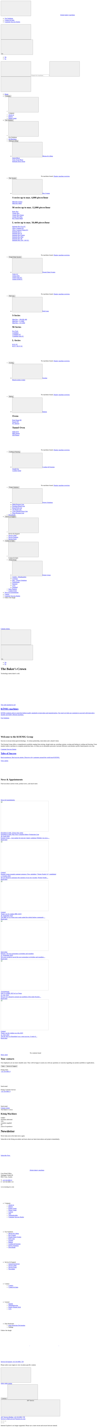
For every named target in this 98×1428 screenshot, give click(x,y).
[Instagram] (19, 612)
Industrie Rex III (17, 238)
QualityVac (15, 469)
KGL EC (15, 344)
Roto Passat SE (17, 420)
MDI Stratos (16, 433)
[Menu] (16, 8)
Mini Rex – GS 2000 (18, 323)
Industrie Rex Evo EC (19, 226)
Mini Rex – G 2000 (18, 321)
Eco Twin (15, 331)
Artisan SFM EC (17, 279)
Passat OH (15, 422)
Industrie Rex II (17, 233)
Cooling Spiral (16, 470)
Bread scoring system (18, 380)
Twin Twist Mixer (17, 160)
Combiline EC (16, 334)
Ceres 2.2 (15, 274)
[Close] (16, 84)
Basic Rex (15, 211)
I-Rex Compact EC (18, 228)
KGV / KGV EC (17, 346)
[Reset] (64, 69)
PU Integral (15, 423)
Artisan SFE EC (17, 277)
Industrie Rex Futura (18, 235)
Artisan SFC (16, 276)
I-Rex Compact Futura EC (20, 230)
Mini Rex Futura (17, 201)
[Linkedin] (76, 612)
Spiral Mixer (16, 158)
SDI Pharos (15, 435)
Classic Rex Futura (18, 215)
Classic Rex (15, 213)
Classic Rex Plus (17, 217)
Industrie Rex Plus (17, 237)
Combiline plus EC (18, 336)
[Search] (16, 32)
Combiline (15, 333)
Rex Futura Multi (17, 218)
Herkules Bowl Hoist (18, 161)
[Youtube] (47, 612)
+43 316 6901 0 (7, 1180)
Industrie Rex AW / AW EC (20, 240)
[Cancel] (23, 1392)
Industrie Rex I (16, 232)
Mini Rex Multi (17, 203)
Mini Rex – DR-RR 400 (19, 319)
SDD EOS (15, 432)
